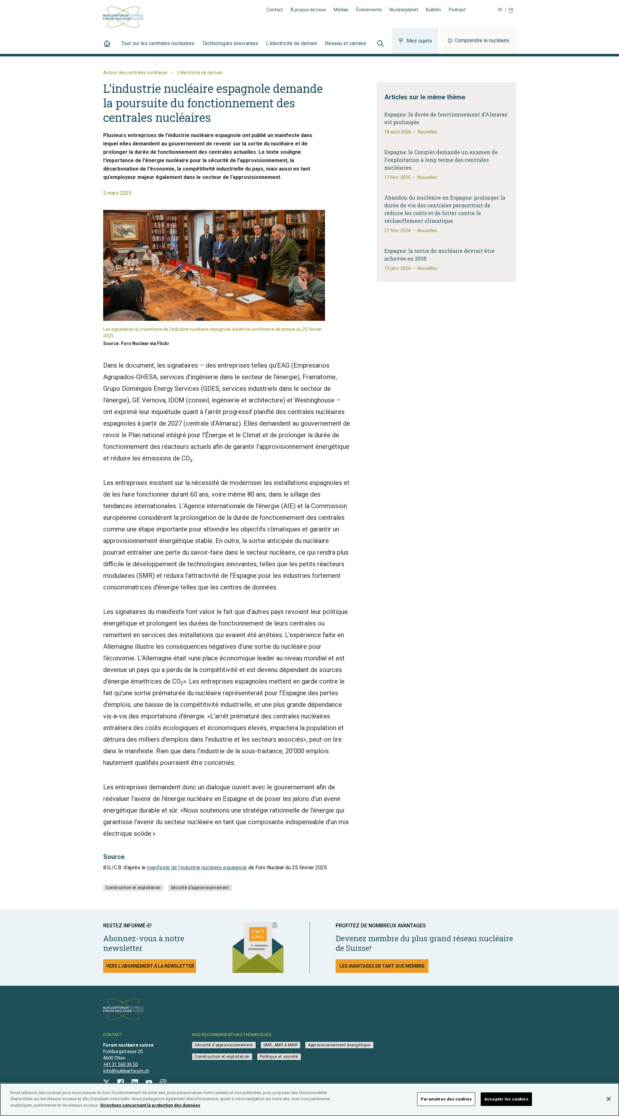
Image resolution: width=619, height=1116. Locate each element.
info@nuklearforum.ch (126, 1070)
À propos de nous (308, 9)
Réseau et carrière (345, 43)
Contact (275, 9)
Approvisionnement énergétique (339, 1045)
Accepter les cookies (506, 1099)
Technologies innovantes (230, 43)
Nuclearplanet (404, 9)
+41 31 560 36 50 (120, 1064)
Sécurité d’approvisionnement (200, 887)
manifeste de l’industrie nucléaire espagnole (197, 867)
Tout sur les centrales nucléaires (157, 43)
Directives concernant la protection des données (150, 1105)
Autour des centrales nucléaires (135, 72)
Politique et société (279, 1056)
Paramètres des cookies (446, 1099)
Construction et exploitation (133, 887)
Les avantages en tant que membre (382, 966)
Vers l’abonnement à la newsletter (150, 966)
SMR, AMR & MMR (280, 1045)
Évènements (369, 9)
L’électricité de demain (291, 43)
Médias (341, 9)
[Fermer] (609, 1099)
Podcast (457, 9)
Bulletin (433, 9)
